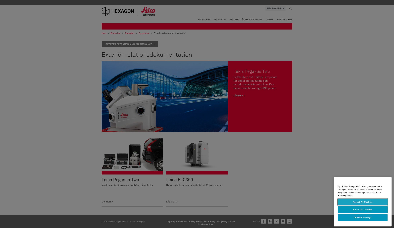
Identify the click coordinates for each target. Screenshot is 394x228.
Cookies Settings (363, 217)
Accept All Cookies (363, 202)
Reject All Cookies (362, 209)
